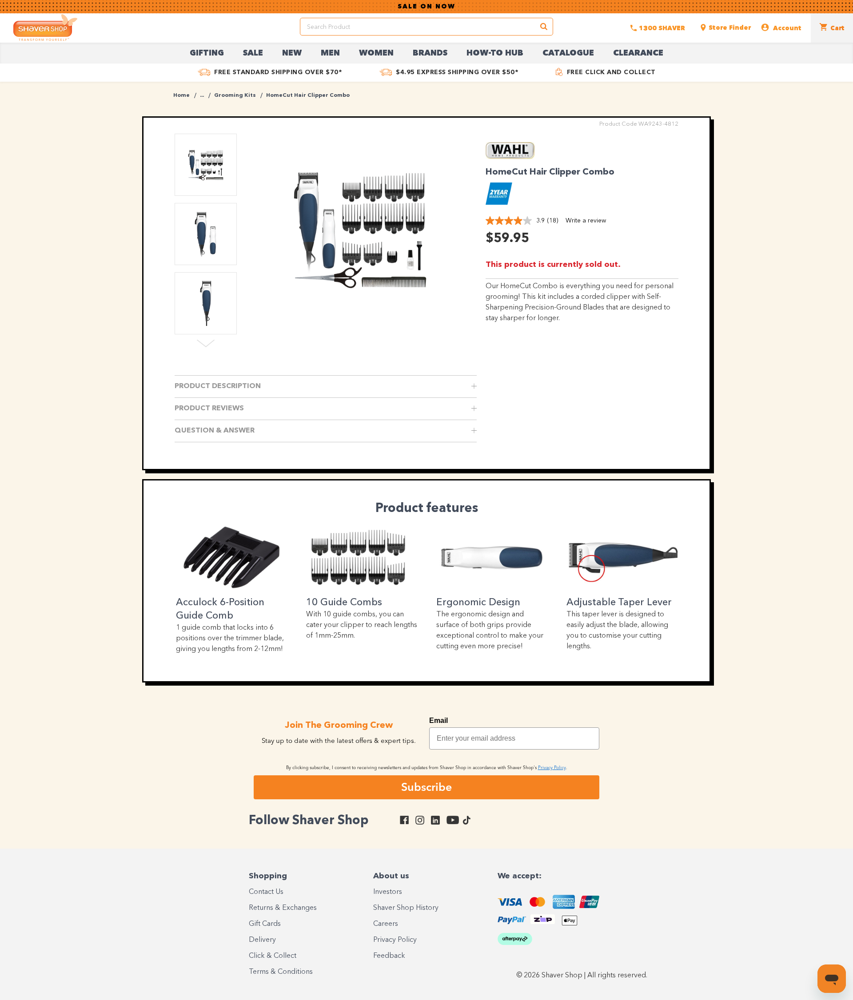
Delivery (262, 940)
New (292, 53)
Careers (385, 924)
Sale (253, 53)
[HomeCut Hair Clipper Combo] (360, 229)
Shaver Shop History (405, 908)
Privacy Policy (395, 940)
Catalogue (568, 53)
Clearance (638, 53)
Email (438, 720)
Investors (387, 892)
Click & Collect (272, 956)
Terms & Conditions (281, 972)
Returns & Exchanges (283, 908)
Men (330, 53)
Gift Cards (265, 924)
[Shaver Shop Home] (45, 27)
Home (181, 95)
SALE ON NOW (426, 7)
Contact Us (266, 892)
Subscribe (426, 787)
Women (376, 53)
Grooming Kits (235, 95)
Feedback (389, 956)
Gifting (207, 53)
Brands (430, 53)
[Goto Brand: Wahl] (510, 157)
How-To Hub (494, 53)
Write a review (586, 221)
